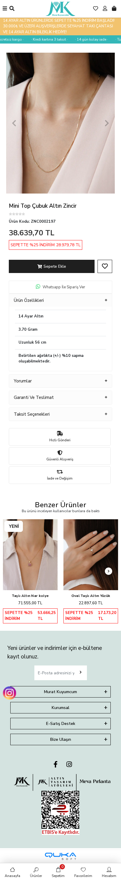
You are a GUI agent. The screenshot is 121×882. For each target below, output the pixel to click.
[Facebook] (55, 765)
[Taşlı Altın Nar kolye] (30, 554)
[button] (14, 123)
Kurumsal (60, 707)
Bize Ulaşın (60, 739)
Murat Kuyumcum (60, 692)
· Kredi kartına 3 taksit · (46, 39)
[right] (109, 571)
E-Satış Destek (60, 723)
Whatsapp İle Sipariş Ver (64, 287)
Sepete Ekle (54, 266)
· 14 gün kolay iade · (88, 39)
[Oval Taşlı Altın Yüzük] (90, 554)
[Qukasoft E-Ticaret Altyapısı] (60, 856)
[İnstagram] (69, 765)
